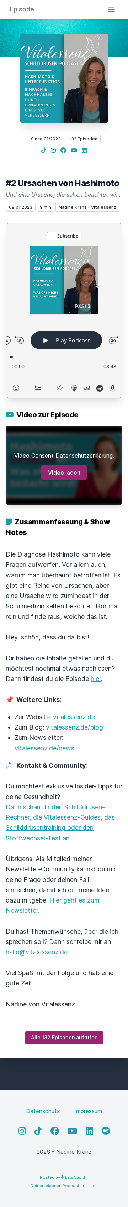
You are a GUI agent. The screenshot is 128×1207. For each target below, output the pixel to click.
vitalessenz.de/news (44, 748)
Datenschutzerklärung (84, 455)
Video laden (64, 472)
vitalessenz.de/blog (74, 727)
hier (96, 678)
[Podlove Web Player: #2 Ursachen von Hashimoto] (64, 310)
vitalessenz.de (74, 717)
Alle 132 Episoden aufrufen (64, 1037)
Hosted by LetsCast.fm (64, 1177)
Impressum (88, 1110)
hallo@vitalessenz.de (37, 952)
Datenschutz (43, 1110)
